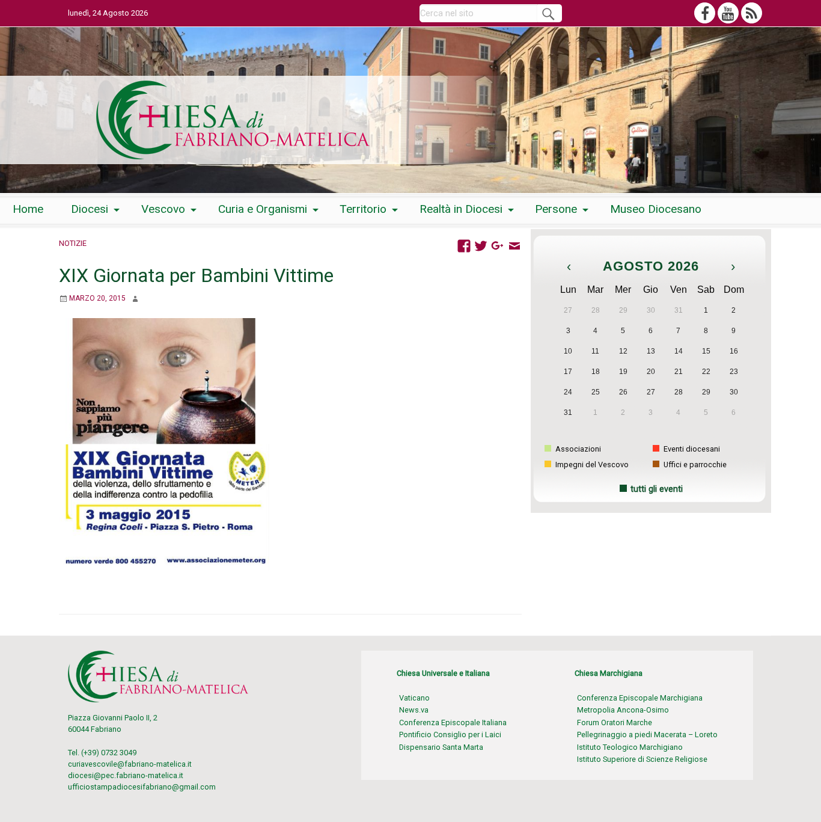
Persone (556, 209)
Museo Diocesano (655, 209)
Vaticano (414, 697)
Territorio (363, 209)
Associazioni (577, 448)
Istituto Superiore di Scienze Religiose (642, 759)
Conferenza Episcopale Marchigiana (640, 697)
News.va (414, 709)
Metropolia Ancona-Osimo (623, 709)
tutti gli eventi (656, 489)
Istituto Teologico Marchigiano (630, 747)
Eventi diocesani (691, 448)
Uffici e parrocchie (694, 464)
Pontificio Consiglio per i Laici (450, 734)
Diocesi (89, 209)
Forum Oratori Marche (614, 722)
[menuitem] (28, 209)
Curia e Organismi (262, 209)
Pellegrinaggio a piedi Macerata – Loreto (647, 734)
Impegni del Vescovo (591, 464)
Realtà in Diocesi (461, 209)
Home (28, 209)
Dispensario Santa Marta (441, 747)
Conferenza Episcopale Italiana (453, 722)
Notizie (73, 243)
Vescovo (163, 209)
